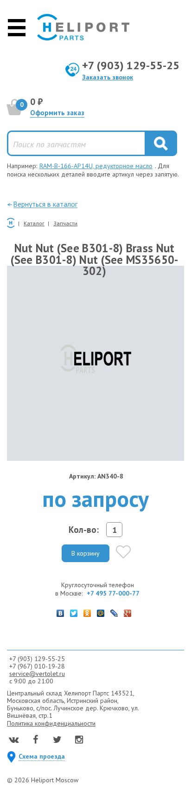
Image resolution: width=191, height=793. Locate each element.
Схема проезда (42, 756)
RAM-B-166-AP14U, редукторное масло (96, 166)
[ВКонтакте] (60, 611)
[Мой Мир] (101, 611)
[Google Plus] (128, 611)
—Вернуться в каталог (42, 204)
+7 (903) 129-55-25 (130, 65)
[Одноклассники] (87, 611)
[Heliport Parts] (83, 27)
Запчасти (65, 223)
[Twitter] (74, 611)
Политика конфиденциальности (51, 723)
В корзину (85, 553)
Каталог (34, 223)
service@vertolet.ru (37, 673)
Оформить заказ (57, 112)
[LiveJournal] (114, 611)
